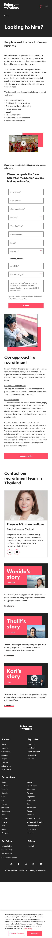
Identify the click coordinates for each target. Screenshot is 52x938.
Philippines (31, 789)
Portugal (30, 793)
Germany (5, 807)
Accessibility (32, 755)
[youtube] (41, 864)
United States (32, 829)
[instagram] (26, 864)
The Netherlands (33, 818)
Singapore (31, 797)
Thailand (30, 815)
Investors (30, 744)
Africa (3, 782)
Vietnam (30, 833)
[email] (16, 552)
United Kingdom (33, 825)
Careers (30, 759)
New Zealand (32, 786)
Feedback (31, 748)
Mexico (29, 782)
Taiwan (29, 811)
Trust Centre (6, 770)
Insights (4, 759)
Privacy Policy (23, 299)
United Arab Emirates (35, 822)
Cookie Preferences (9, 858)
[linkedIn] (9, 552)
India (3, 815)
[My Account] (40, 6)
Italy (3, 825)
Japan (3, 829)
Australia (4, 786)
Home (3, 744)
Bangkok (30, 846)
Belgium (4, 789)
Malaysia (4, 833)
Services (4, 755)
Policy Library (6, 853)
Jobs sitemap (6, 766)
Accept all (34, 933)
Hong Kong (5, 811)
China (3, 800)
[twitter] (11, 864)
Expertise (5, 748)
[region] (26, 924)
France (4, 804)
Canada (4, 793)
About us (4, 762)
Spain (29, 804)
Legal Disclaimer (33, 751)
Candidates (5, 751)
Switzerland (31, 807)
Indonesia (5, 818)
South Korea (31, 800)
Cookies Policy (6, 850)
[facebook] (18, 864)
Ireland (4, 822)
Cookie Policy (27, 929)
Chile (3, 797)
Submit (26, 305)
